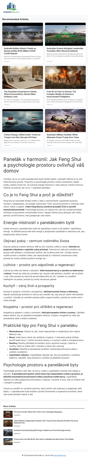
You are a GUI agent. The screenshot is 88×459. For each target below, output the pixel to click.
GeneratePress (60, 455)
